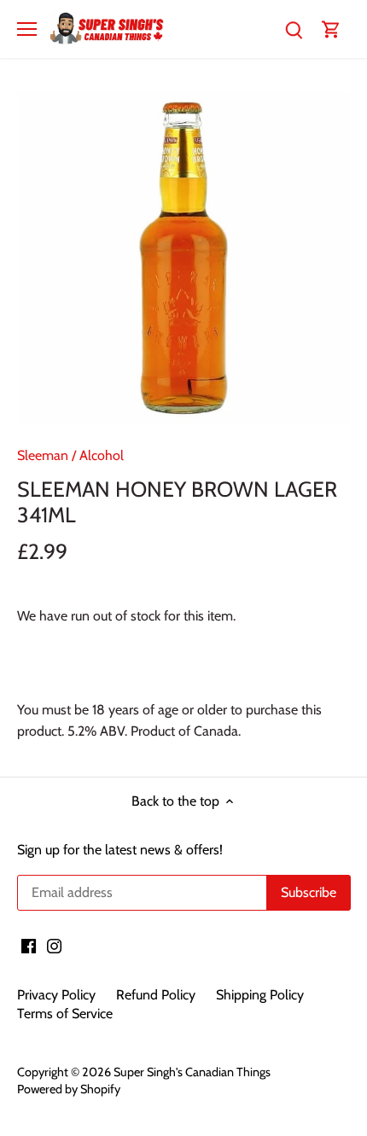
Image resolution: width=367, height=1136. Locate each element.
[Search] (293, 28)
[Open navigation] (27, 29)
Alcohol (101, 455)
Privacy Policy (56, 995)
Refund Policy (155, 995)
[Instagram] (54, 945)
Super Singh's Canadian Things (192, 1072)
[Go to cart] (331, 28)
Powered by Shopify (68, 1089)
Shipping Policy (260, 995)
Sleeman (42, 455)
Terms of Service (65, 1013)
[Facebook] (28, 945)
